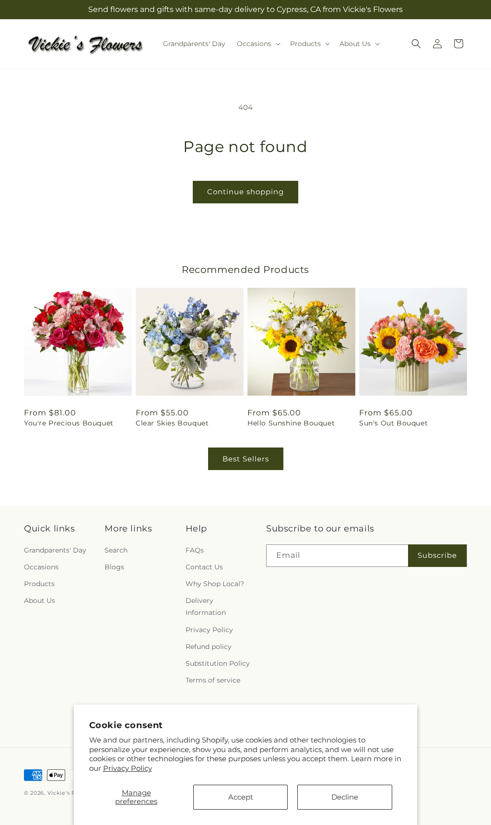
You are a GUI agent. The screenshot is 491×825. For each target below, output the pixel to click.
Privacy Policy (127, 768)
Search (116, 550)
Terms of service (213, 680)
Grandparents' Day (55, 550)
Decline (344, 796)
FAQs (195, 550)
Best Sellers (245, 458)
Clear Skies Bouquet (172, 423)
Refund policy (209, 646)
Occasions (41, 567)
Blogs (114, 567)
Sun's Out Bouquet (393, 423)
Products (39, 583)
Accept (240, 796)
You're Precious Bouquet (69, 423)
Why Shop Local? (215, 583)
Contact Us (204, 567)
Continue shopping (245, 191)
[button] (257, 44)
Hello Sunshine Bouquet (291, 423)
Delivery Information (206, 606)
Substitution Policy (218, 663)
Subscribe (437, 555)
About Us (39, 600)
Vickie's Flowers (70, 793)
